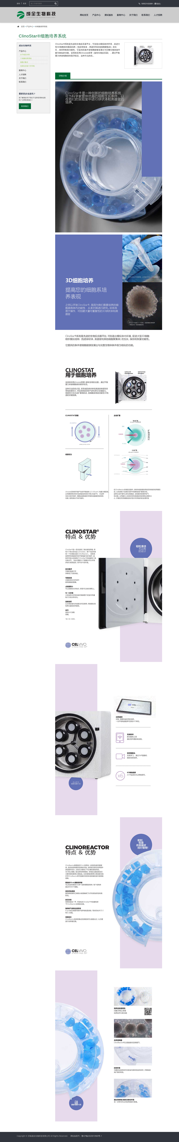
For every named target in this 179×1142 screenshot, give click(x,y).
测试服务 (109, 14)
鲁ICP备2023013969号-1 (92, 1136)
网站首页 (84, 14)
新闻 (18, 3)
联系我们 (146, 14)
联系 (24, 3)
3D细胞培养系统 (41, 26)
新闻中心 (121, 14)
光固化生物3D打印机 (27, 66)
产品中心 (96, 14)
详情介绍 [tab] (63, 75)
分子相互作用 (25, 54)
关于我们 (133, 14)
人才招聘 (158, 14)
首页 (23, 26)
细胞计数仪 (24, 62)
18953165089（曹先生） (151, 3)
